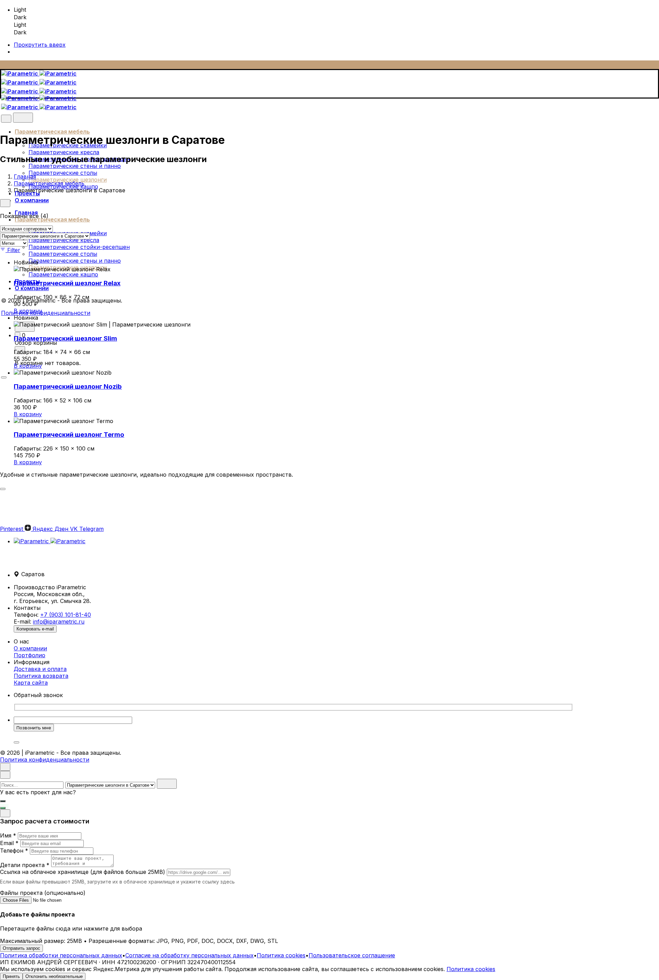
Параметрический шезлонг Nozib (68, 386)
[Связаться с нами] (2, 808)
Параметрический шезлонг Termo (69, 434)
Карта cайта (31, 682)
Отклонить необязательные (54, 976)
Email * (9, 843)
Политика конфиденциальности (45, 312)
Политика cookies (281, 955)
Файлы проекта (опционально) (42, 892)
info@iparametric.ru (58, 621)
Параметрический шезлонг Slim (65, 338)
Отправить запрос (21, 948)
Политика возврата (41, 675)
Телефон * (14, 850)
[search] (167, 784)
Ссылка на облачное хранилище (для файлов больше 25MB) (82, 871)
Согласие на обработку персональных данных (189, 955)
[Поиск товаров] (23, 118)
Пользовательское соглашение (352, 955)
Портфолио (29, 655)
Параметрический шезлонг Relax (67, 283)
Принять (11, 976)
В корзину (28, 310)
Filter (13, 250)
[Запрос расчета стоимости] (2, 801)
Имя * (8, 835)
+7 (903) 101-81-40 (65, 614)
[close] (6, 119)
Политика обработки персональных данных (61, 955)
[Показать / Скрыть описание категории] (2, 489)
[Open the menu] (4, 377)
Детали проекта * (24, 865)
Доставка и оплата (40, 668)
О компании (30, 648)
